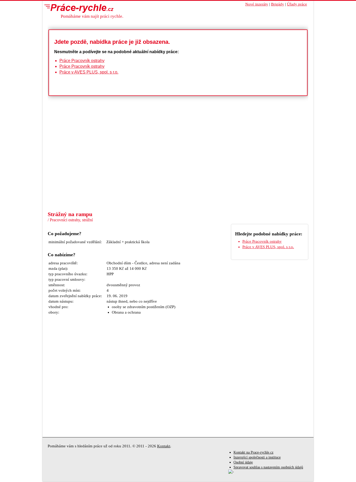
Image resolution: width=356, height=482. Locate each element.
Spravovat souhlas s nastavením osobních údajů (268, 467)
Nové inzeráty (256, 4)
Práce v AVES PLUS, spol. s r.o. (88, 72)
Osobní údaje (243, 462)
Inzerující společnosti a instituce (257, 457)
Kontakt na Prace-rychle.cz (253, 452)
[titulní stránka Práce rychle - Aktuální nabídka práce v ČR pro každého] (78, 8)
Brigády (277, 4)
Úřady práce (297, 4)
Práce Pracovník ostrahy (82, 60)
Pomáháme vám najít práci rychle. (92, 16)
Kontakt (163, 446)
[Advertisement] (178, 171)
